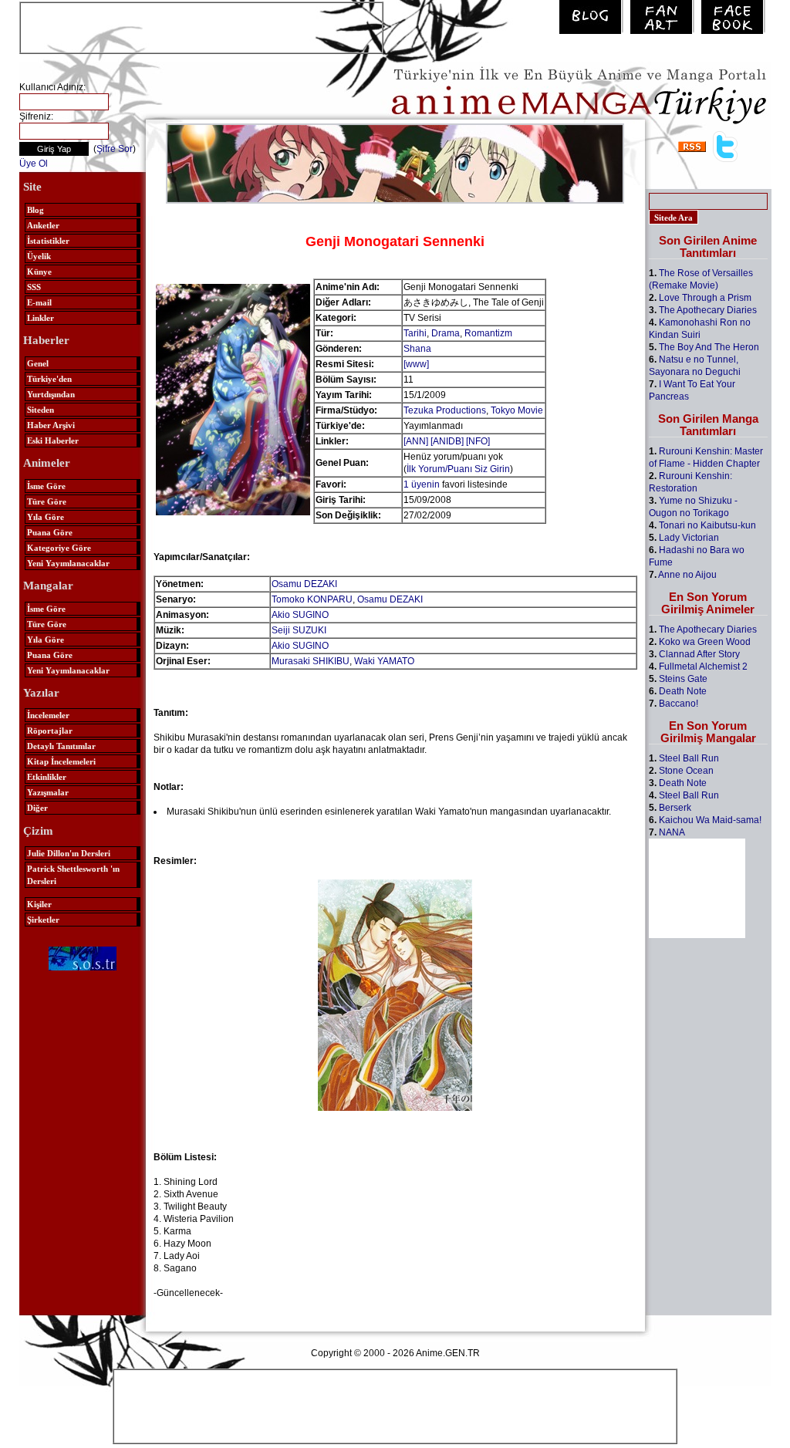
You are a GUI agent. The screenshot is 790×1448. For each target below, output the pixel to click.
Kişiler (39, 904)
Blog (35, 209)
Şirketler (43, 919)
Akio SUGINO (300, 614)
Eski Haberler (53, 440)
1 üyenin (421, 484)
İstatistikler (48, 240)
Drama (445, 333)
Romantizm (488, 333)
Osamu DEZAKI (304, 584)
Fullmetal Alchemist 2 (703, 666)
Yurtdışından (51, 394)
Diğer (37, 807)
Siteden (40, 409)
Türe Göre (46, 501)
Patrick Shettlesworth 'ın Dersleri (73, 875)
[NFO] (478, 441)
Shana (417, 348)
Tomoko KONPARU (312, 599)
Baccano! (678, 703)
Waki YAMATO (384, 661)
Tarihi (415, 333)
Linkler (40, 317)
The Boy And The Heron (709, 347)
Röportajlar (50, 730)
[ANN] (415, 441)
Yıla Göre (45, 516)
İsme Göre (46, 486)
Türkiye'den (49, 378)
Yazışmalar (48, 792)
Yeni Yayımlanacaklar (68, 563)
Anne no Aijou (687, 574)
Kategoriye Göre (59, 547)
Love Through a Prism (705, 297)
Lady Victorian (689, 537)
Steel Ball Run (689, 758)
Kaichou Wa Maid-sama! (710, 820)
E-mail (39, 302)
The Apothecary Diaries (708, 310)
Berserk (675, 807)
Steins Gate (683, 678)
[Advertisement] (201, 26)
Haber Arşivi (51, 425)
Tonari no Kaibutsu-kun (707, 525)
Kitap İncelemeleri (61, 761)
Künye (39, 271)
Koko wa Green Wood (705, 641)
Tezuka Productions (444, 410)
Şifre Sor (114, 148)
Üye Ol (33, 163)
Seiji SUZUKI (299, 630)
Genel (38, 363)
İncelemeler (48, 715)
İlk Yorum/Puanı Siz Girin (458, 469)
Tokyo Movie (517, 410)
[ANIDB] (447, 441)
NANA (672, 832)
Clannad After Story (699, 654)
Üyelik (39, 256)
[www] (416, 364)
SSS (34, 287)
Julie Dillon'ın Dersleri (68, 853)
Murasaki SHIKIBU (310, 661)
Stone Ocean (686, 770)
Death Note (683, 691)
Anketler (43, 225)
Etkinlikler (46, 776)
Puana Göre (50, 532)
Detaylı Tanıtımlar (61, 746)
